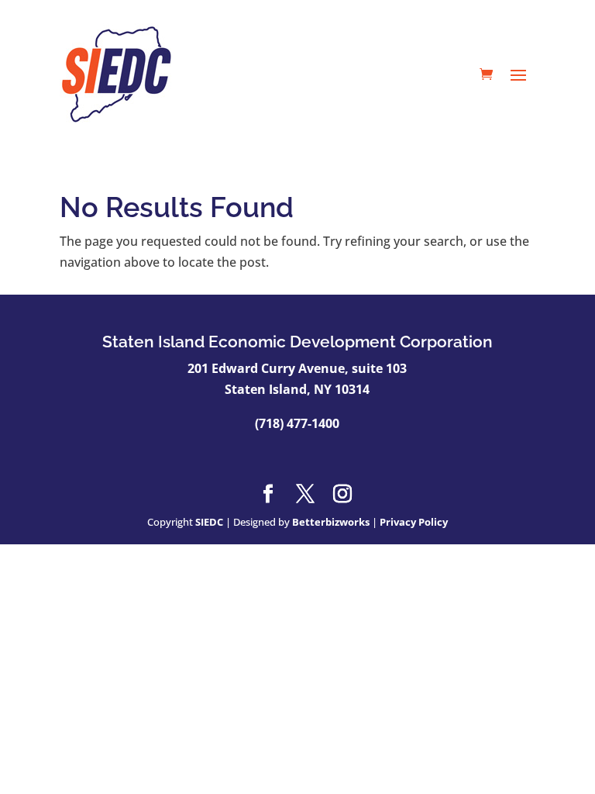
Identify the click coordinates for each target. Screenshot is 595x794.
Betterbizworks (331, 522)
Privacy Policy (414, 522)
